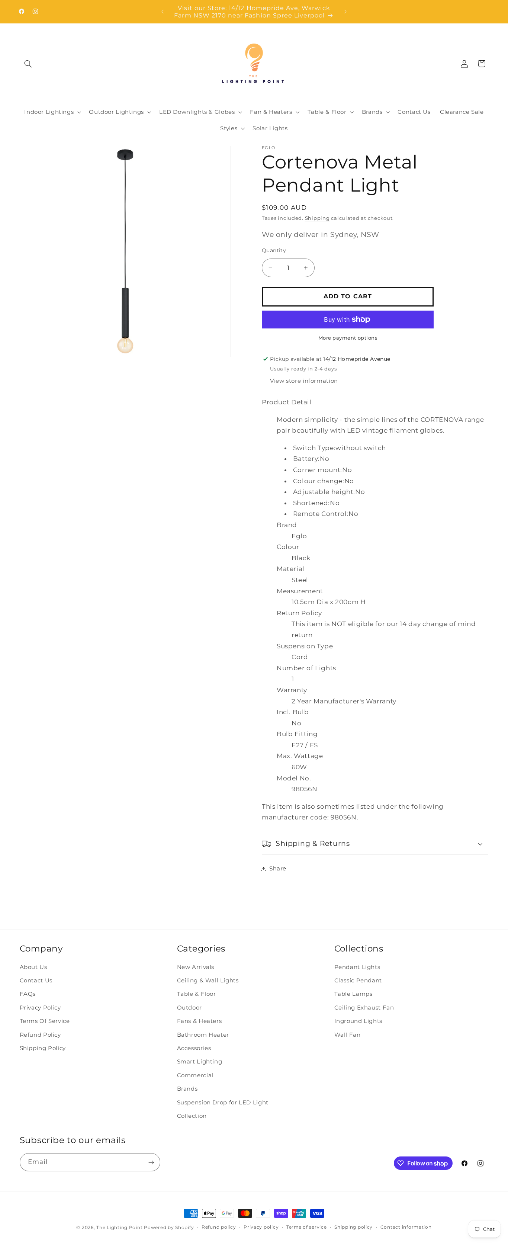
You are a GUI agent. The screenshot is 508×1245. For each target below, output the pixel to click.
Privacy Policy (40, 1007)
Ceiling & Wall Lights (208, 981)
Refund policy (219, 1227)
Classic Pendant (358, 981)
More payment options (347, 338)
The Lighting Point (119, 1227)
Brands (187, 1089)
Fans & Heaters (199, 1021)
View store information (304, 381)
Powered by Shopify (169, 1227)
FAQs (28, 994)
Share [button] (277, 868)
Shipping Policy (43, 1048)
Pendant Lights (357, 967)
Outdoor (189, 1007)
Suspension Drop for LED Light (223, 1102)
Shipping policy (353, 1227)
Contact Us (36, 981)
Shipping (317, 218)
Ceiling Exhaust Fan (364, 1007)
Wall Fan (347, 1034)
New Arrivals (196, 967)
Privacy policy (261, 1227)
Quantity (274, 250)
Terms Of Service (45, 1021)
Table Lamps (353, 994)
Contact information (406, 1227)
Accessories (194, 1048)
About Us (33, 967)
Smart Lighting (199, 1062)
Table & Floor (196, 994)
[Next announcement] (345, 11)
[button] (28, 63)
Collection (192, 1116)
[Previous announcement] (162, 11)
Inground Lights (358, 1021)
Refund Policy (40, 1034)
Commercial (195, 1075)
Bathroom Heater (203, 1034)
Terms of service (306, 1227)
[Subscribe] (151, 1162)
